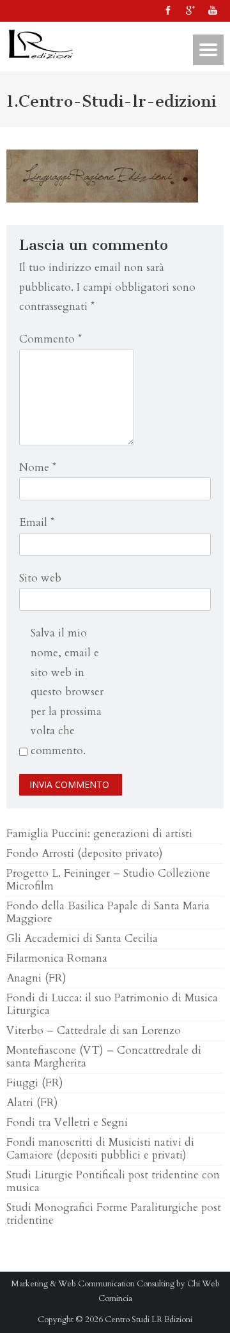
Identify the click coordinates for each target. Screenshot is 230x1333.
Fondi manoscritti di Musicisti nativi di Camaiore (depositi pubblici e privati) (100, 1148)
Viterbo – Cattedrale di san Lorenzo (93, 1030)
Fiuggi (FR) (34, 1082)
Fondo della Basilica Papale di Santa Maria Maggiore (108, 912)
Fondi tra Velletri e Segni (67, 1122)
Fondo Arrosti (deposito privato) (84, 853)
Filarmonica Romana (56, 958)
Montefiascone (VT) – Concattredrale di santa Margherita (103, 1056)
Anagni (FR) (36, 978)
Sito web (40, 578)
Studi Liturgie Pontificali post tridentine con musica (113, 1181)
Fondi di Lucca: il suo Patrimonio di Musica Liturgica (112, 1004)
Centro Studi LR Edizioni (148, 1319)
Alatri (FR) (32, 1102)
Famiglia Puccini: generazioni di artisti (99, 833)
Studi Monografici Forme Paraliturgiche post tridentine (113, 1214)
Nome (37, 467)
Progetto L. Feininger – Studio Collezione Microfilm (108, 879)
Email (36, 522)
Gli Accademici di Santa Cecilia (82, 938)
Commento (50, 339)
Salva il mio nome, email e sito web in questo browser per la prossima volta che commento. (67, 692)
